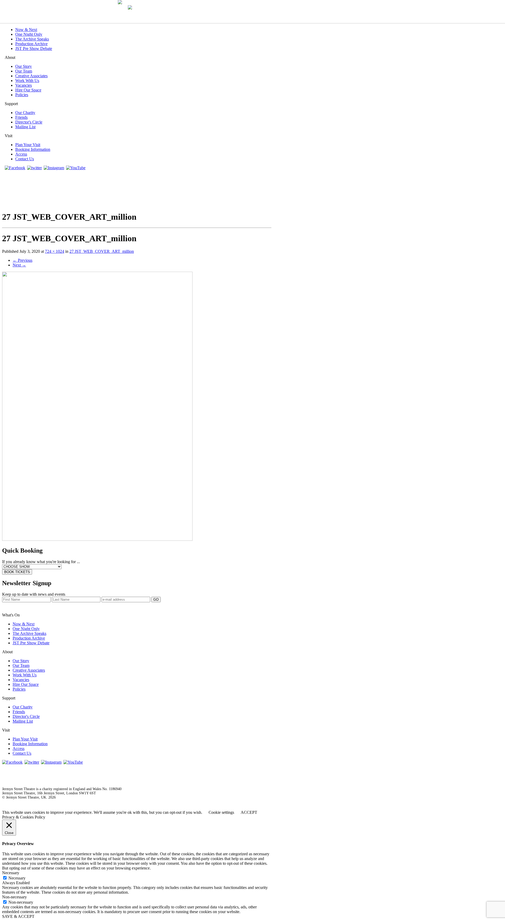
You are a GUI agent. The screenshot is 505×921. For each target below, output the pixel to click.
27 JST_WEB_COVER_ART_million (101, 251)
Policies (21, 94)
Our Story (23, 66)
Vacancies (23, 85)
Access (21, 154)
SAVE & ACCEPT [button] (18, 916)
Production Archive (31, 44)
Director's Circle (28, 122)
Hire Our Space (28, 90)
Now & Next (26, 29)
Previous (22, 260)
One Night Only (28, 34)
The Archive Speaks (32, 39)
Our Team (23, 71)
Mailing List (25, 127)
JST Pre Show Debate (33, 48)
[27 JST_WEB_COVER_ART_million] (97, 539)
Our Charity (25, 112)
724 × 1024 (54, 251)
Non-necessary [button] (14, 897)
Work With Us (27, 80)
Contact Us (24, 159)
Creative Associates (31, 76)
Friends (21, 117)
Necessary (17, 878)
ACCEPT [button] (249, 812)
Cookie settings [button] (221, 812)
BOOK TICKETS (17, 572)
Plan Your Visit (27, 144)
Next (19, 265)
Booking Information (32, 149)
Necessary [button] (10, 873)
